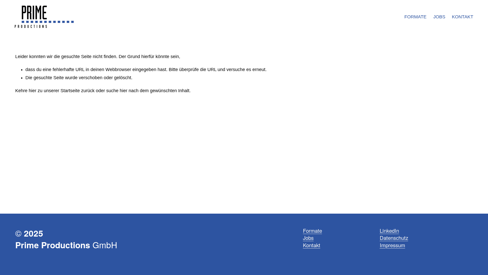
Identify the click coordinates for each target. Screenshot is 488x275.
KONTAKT (462, 16)
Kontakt (311, 245)
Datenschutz (394, 237)
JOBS (439, 16)
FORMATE (415, 16)
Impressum (392, 245)
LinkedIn (389, 230)
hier (32, 90)
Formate (312, 230)
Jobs (308, 237)
